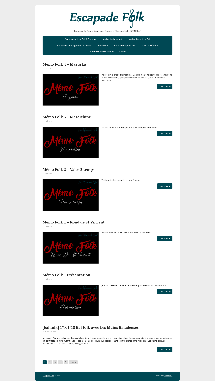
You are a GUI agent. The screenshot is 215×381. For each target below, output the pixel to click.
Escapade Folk (48, 376)
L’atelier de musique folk (139, 39)
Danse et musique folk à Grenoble (80, 39)
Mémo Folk (103, 45)
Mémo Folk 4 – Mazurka (64, 64)
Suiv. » (73, 362)
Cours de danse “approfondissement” (74, 45)
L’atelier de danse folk (112, 39)
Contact (122, 51)
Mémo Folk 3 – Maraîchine (67, 116)
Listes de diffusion (149, 45)
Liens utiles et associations (101, 51)
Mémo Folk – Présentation (66, 274)
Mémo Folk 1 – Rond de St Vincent (74, 222)
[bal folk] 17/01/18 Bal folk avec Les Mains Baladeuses (91, 327)
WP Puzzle (168, 376)
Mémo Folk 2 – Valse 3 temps (68, 169)
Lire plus (164, 86)
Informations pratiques (124, 45)
